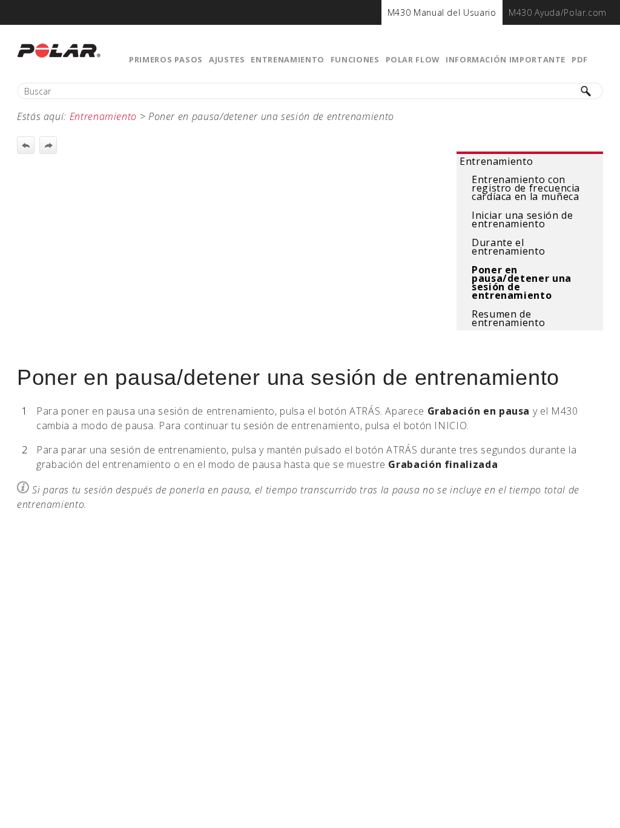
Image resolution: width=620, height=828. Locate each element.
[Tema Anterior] (26, 145)
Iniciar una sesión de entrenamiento (522, 219)
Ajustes (227, 59)
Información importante (506, 59)
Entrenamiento (287, 59)
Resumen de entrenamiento (508, 318)
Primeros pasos (166, 59)
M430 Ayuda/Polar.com (558, 12)
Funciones (355, 59)
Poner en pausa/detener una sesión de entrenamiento (522, 282)
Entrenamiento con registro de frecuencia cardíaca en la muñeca (526, 188)
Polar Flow (413, 59)
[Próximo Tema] (48, 145)
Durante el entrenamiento (508, 247)
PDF (580, 59)
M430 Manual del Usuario (442, 12)
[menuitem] (442, 12)
